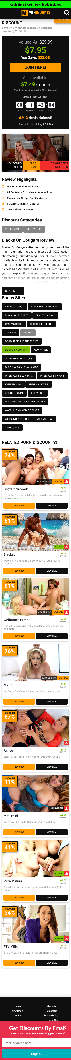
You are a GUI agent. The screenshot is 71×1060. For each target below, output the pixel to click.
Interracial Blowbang (19, 375)
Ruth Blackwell (38, 384)
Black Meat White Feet (44, 306)
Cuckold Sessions (41, 324)
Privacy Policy (51, 1015)
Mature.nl (11, 816)
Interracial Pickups (52, 375)
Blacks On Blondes (16, 315)
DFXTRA (27, 332)
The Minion (37, 393)
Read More (13, 291)
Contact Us (51, 1011)
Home (18, 1006)
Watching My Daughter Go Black (25, 401)
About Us (51, 1006)
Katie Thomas (13, 384)
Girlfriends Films (16, 620)
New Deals (17, 1011)
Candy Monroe (14, 324)
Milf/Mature (34, 229)
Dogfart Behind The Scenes (21, 341)
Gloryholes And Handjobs (21, 367)
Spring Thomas (14, 393)
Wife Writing (45, 419)
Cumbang (10, 332)
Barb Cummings (14, 306)
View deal (52, 505)
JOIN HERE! (35, 67)
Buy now (19, 505)
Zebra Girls (12, 427)
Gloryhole (41, 349)
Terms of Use (51, 1020)
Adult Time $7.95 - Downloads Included (35, 4)
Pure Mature (13, 881)
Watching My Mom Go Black (22, 410)
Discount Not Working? (35, 96)
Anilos (8, 750)
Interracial (12, 229)
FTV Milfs (11, 946)
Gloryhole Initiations (18, 358)
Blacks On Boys (45, 315)
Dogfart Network (16, 349)
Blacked (9, 554)
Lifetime (17, 1015)
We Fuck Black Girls (17, 419)
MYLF (8, 685)
